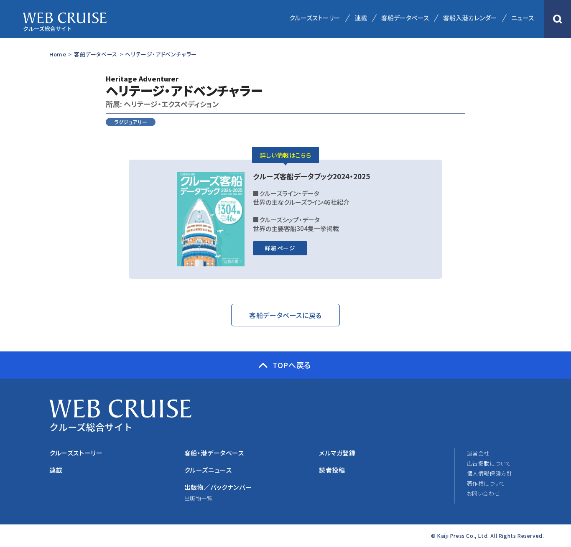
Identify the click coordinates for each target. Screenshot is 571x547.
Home (57, 54)
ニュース (522, 17)
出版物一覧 (198, 498)
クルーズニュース (208, 470)
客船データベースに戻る (285, 315)
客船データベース (405, 17)
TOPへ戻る (292, 364)
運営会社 (478, 453)
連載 (360, 17)
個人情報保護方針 (489, 473)
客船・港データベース (214, 452)
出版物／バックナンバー (218, 487)
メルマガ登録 (337, 452)
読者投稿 (332, 470)
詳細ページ (280, 248)
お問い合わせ (483, 493)
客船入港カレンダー (470, 17)
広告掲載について (489, 463)
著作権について (486, 483)
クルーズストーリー (314, 17)
